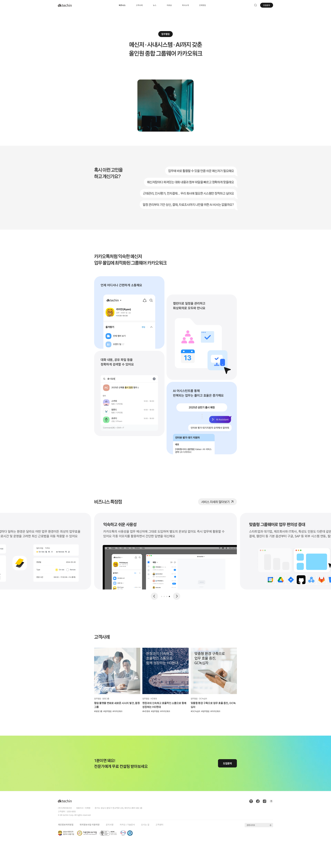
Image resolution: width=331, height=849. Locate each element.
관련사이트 (251, 825)
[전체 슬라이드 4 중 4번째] (169, 596)
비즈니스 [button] (122, 5)
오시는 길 (145, 824)
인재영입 (202, 3)
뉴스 (154, 5)
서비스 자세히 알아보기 (215, 501)
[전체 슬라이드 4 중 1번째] (161, 596)
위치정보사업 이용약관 (90, 824)
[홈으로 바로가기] (65, 5)
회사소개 (185, 5)
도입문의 (266, 5)
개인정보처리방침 (65, 824)
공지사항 (110, 824)
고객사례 (139, 5)
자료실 (169, 5)
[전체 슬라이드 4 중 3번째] (166, 596)
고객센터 (159, 824)
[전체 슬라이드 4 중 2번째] (164, 596)
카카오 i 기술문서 (127, 824)
